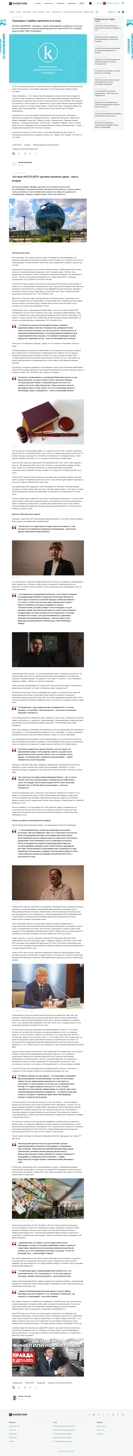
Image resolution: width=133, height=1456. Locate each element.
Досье (48, 12)
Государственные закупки (62, 1441)
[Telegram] (24, 153)
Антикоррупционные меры (62, 1437)
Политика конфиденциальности (64, 1430)
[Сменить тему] (91, 3)
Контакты (100, 1430)
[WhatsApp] (19, 153)
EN (107, 3)
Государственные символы (62, 1434)
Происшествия (14, 1426)
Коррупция (17, 1383)
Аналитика (72, 3)
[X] (35, 153)
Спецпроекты (56, 12)
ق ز (115, 3)
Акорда (18, 12)
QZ (101, 3)
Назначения (26, 12)
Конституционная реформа (72, 12)
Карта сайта (101, 1426)
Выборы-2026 (88, 12)
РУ (104, 3)
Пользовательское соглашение (64, 1426)
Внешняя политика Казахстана (25, 149)
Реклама (100, 1434)
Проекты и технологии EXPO (60, 1383)
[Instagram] (13, 153)
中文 (111, 3)
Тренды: (12, 12)
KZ (98, 3)
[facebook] (103, 1415)
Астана (27, 145)
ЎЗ (118, 3)
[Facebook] (30, 153)
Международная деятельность (46, 145)
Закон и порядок (38, 12)
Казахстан (41, 1383)
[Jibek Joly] (112, 12)
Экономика (13, 1437)
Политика (12, 1430)
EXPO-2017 (17, 145)
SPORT (81, 3)
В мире (11, 1441)
